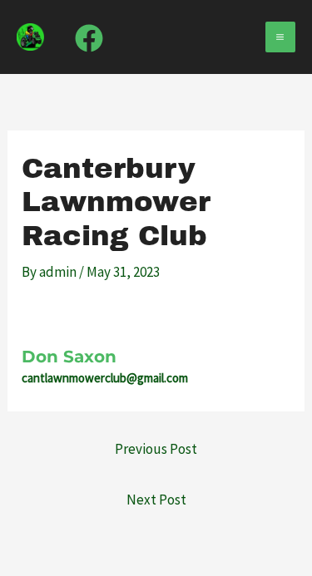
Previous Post (156, 449)
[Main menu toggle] (280, 37)
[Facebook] (89, 38)
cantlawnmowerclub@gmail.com (105, 378)
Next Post (156, 499)
